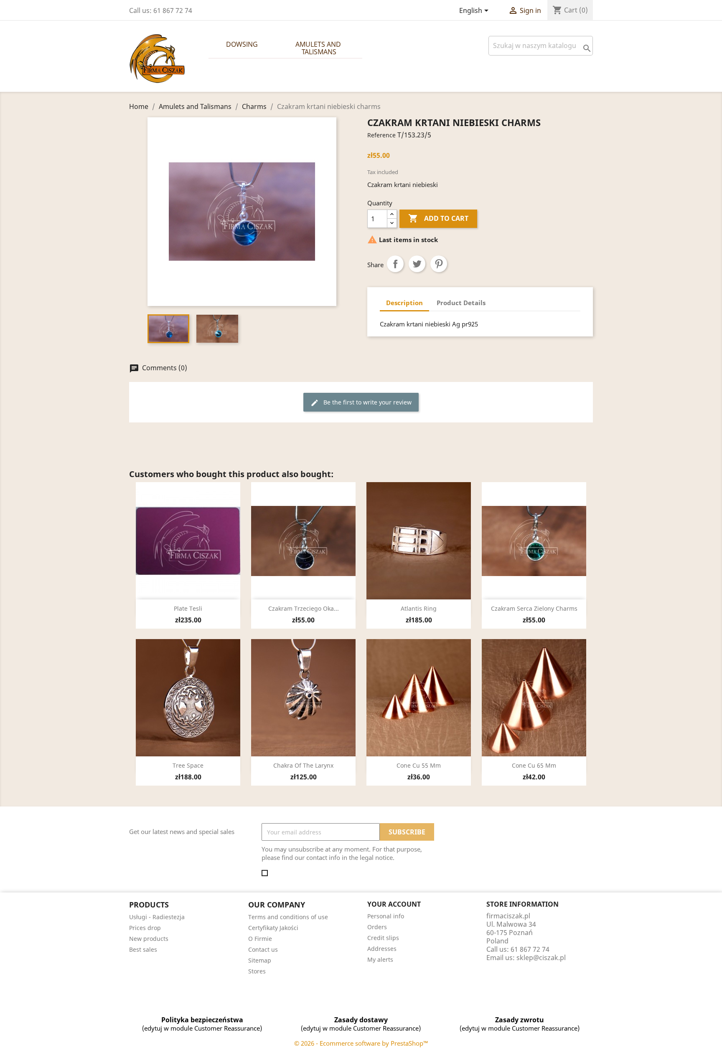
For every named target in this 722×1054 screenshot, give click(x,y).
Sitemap (259, 960)
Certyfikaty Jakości (273, 928)
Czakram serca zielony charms (534, 608)
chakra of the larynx (303, 765)
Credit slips (383, 938)
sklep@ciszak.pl (541, 957)
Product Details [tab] (461, 302)
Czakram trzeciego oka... (303, 608)
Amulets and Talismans (319, 48)
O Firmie (260, 939)
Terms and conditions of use (288, 917)
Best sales (143, 949)
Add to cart (438, 218)
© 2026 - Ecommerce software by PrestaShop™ (361, 1043)
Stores (257, 971)
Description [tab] (404, 302)
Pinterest (438, 263)
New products (148, 939)
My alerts (380, 959)
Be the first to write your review (361, 402)
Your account (394, 904)
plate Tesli (188, 608)
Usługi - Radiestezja (157, 917)
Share (395, 263)
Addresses (382, 949)
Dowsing (242, 44)
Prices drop (145, 928)
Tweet (417, 263)
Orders (377, 927)
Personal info (385, 916)
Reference (381, 135)
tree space (188, 765)
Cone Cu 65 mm (534, 765)
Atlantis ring (419, 608)
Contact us (263, 949)
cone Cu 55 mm (419, 765)
